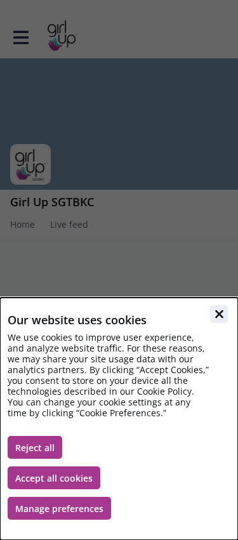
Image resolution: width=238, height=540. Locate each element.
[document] (119, 419)
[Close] (219, 314)
